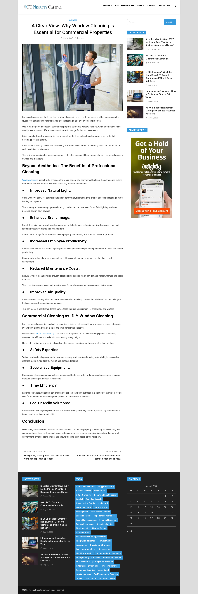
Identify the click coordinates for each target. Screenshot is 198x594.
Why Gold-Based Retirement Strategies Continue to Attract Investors (160, 110)
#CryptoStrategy (83, 491)
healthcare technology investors (91, 536)
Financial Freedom (108, 520)
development (82, 511)
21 (158, 512)
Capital (151, 5)
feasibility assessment (86, 520)
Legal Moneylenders (85, 549)
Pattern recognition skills (88, 566)
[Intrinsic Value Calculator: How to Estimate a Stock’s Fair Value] (135, 101)
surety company (83, 574)
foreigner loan (82, 532)
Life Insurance (104, 549)
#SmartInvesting (83, 495)
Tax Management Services (106, 574)
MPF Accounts (83, 561)
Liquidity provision (84, 553)
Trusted (79, 578)
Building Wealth (124, 5)
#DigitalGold (99, 491)
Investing (164, 5)
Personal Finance (110, 566)
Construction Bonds (85, 503)
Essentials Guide (83, 516)
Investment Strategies (100, 545)
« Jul (129, 531)
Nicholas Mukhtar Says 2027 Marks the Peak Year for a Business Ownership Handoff (160, 42)
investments (81, 545)
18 (137, 512)
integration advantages (87, 541)
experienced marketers (104, 516)
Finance (107, 5)
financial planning (105, 524)
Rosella (80, 38)
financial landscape (85, 524)
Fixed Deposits (82, 528)
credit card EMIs (83, 507)
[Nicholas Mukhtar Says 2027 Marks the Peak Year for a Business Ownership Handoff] (135, 49)
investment (105, 541)
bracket (79, 499)
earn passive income (100, 511)
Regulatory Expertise (85, 570)
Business (73, 20)
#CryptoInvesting (106, 486)
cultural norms (101, 507)
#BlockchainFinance (85, 486)
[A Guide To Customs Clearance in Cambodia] (135, 65)
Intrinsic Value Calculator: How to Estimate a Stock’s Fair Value (160, 94)
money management (112, 557)
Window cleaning (30, 180)
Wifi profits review (107, 578)
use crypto (91, 578)
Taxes (140, 5)
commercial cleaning (44, 333)
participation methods (102, 561)
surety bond (103, 570)
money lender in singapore (108, 553)
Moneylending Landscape (88, 557)
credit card (103, 503)
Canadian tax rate (94, 499)
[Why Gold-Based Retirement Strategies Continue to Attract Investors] (135, 117)
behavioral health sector (105, 495)
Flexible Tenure (99, 528)
